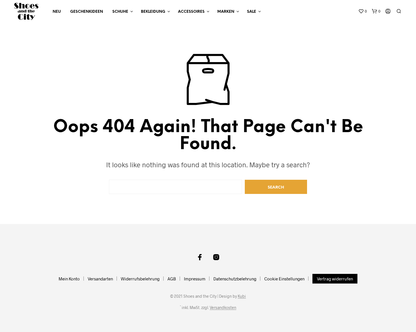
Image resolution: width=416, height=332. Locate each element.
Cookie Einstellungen (284, 278)
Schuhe (120, 12)
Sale (251, 12)
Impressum (194, 278)
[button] (362, 11)
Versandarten (100, 278)
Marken (225, 12)
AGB (172, 278)
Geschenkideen (86, 12)
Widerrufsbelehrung (140, 278)
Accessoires (191, 12)
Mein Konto (69, 278)
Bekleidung (153, 12)
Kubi (242, 296)
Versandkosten (223, 307)
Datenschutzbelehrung (234, 278)
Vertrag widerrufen (335, 278)
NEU (57, 12)
